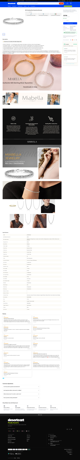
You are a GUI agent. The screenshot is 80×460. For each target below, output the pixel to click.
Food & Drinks (20, 6)
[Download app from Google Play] (11, 454)
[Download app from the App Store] (18, 454)
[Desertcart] (11, 3)
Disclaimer (70, 452)
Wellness (9, 6)
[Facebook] (71, 429)
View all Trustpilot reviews (70, 63)
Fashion (25, 6)
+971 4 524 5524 (53, 445)
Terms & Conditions (68, 449)
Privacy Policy (69, 451)
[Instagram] (67, 429)
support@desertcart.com (54, 441)
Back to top (40, 414)
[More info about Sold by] (76, 26)
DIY (28, 6)
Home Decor (14, 6)
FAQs (70, 454)
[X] (69, 429)
